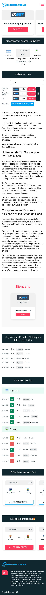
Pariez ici (23, 314)
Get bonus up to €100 (22, 104)
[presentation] (4, 307)
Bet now (31, 89)
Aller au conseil (18, 502)
